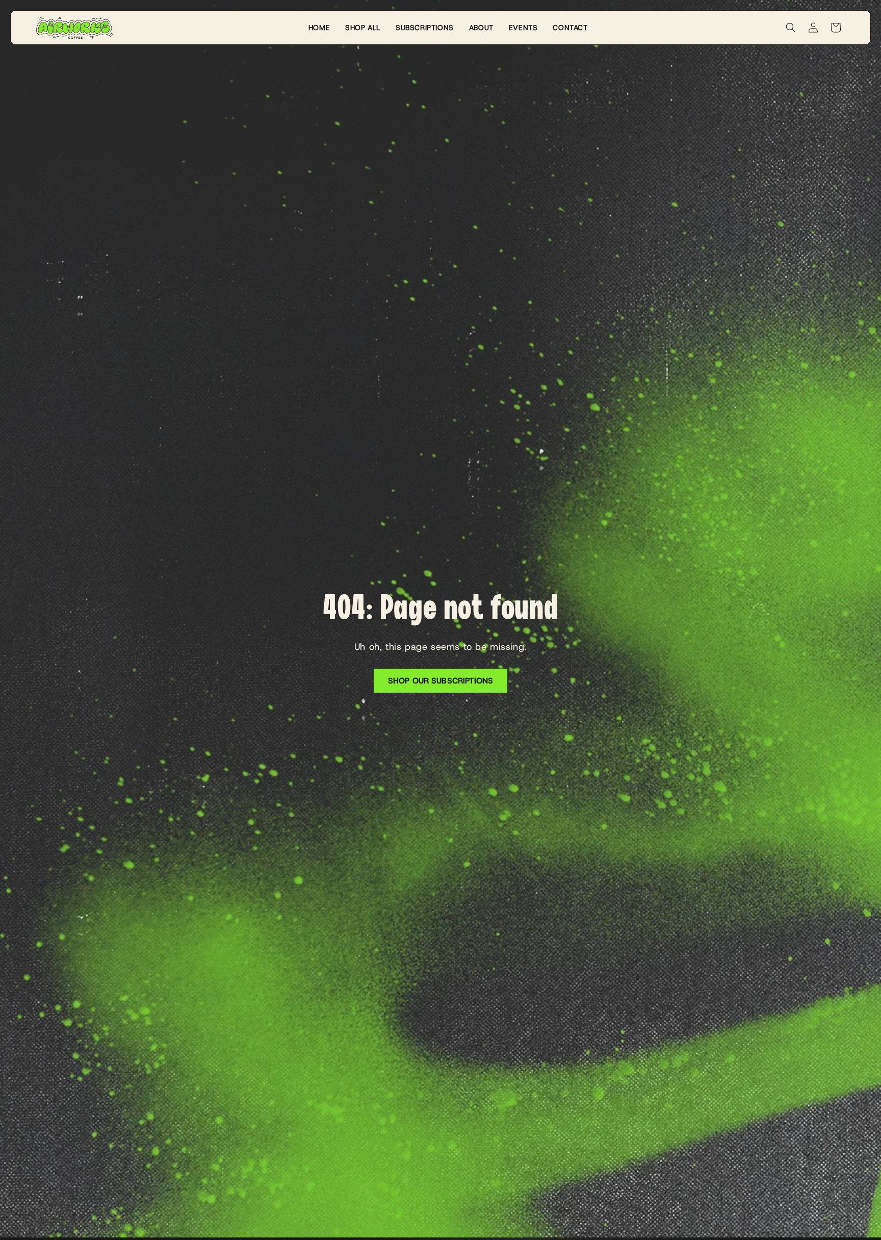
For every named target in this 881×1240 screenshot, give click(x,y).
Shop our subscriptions (441, 680)
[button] (791, 27)
